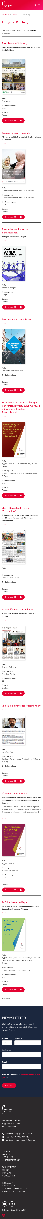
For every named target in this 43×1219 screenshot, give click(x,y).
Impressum (7, 1183)
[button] (4, 1215)
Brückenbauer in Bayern (15, 902)
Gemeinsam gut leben (14, 793)
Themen (6, 1154)
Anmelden (9, 1085)
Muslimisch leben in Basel (16, 319)
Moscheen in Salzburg (14, 43)
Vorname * (18, 1038)
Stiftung (6, 1151)
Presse (5, 1170)
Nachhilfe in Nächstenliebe (17, 609)
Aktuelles (7, 1157)
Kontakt (6, 1173)
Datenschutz (9, 1186)
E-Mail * (5, 1062)
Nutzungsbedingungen (14, 1189)
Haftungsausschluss (13, 1191)
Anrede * (6, 1038)
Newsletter (8, 1176)
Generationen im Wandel (16, 132)
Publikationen (9, 1167)
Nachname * (7, 1050)
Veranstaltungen (11, 1160)
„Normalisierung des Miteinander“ (21, 705)
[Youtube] (4, 1204)
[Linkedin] (12, 1204)
